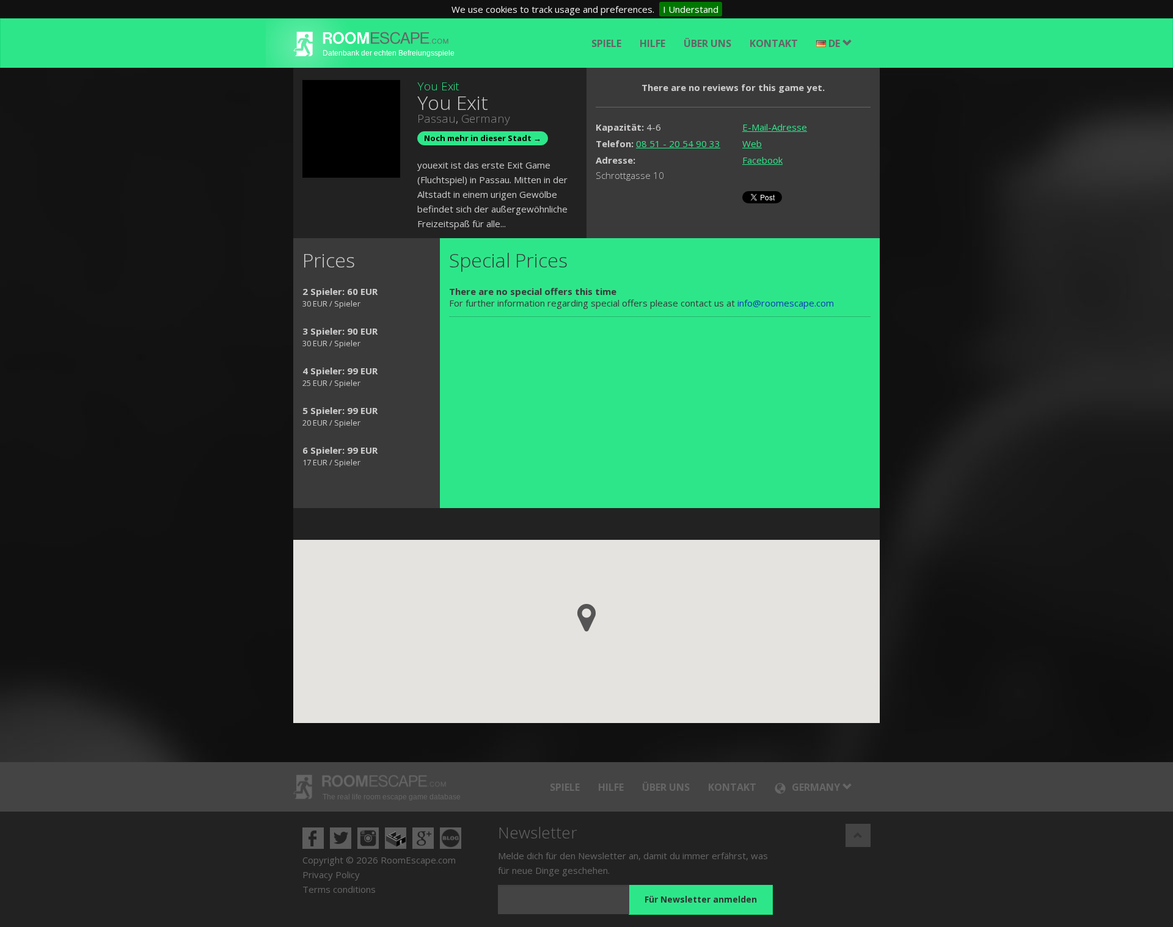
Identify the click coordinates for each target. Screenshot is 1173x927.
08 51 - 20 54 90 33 (678, 143)
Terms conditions (339, 889)
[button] (586, 617)
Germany (485, 118)
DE (835, 43)
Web (752, 143)
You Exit (438, 86)
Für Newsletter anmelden (701, 899)
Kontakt (774, 43)
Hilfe (652, 43)
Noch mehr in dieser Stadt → (482, 138)
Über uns (707, 43)
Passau (436, 118)
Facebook (762, 160)
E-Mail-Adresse (774, 127)
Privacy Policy (331, 874)
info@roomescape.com (785, 303)
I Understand (690, 9)
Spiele (606, 43)
